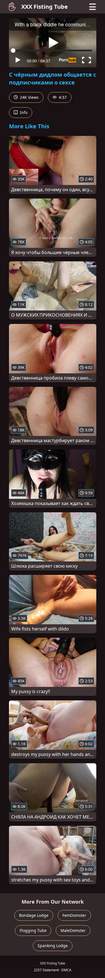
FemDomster (74, 915)
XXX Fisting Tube (44, 6)
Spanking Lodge (53, 945)
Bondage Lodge (33, 915)
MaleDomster (73, 930)
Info (23, 112)
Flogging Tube (33, 930)
